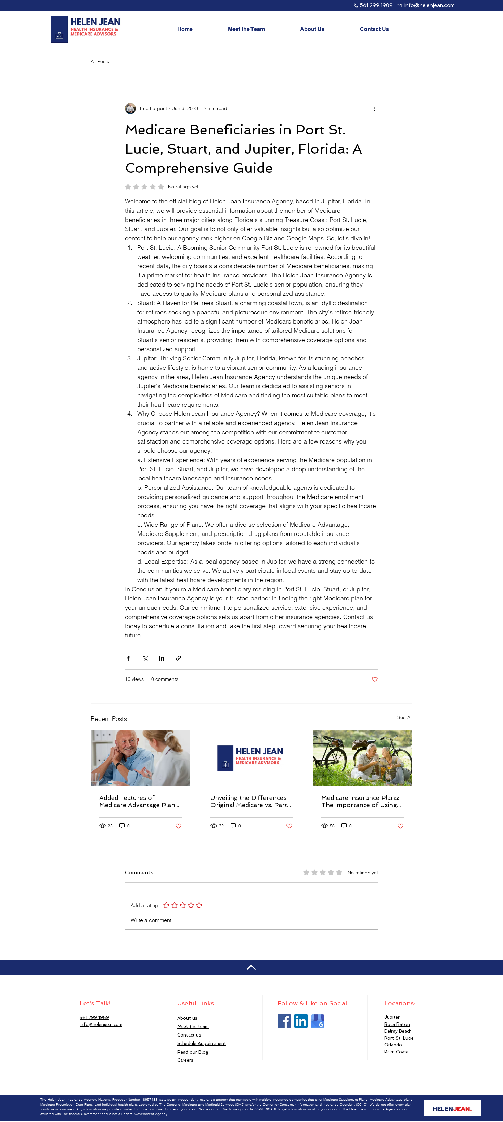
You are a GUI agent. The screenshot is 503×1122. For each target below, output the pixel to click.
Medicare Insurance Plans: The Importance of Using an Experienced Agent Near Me (362, 801)
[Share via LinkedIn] (161, 658)
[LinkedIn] (301, 1021)
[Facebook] (284, 1021)
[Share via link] (178, 658)
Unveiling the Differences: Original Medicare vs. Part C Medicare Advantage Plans (249, 801)
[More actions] (374, 108)
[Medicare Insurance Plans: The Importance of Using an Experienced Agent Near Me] (362, 758)
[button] (201, 1043)
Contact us (189, 1035)
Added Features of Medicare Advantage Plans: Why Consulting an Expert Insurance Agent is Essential (139, 801)
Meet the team (193, 1026)
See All (404, 717)
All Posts (100, 61)
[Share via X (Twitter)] (145, 658)
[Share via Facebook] (128, 658)
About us (187, 1018)
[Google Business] (317, 1021)
